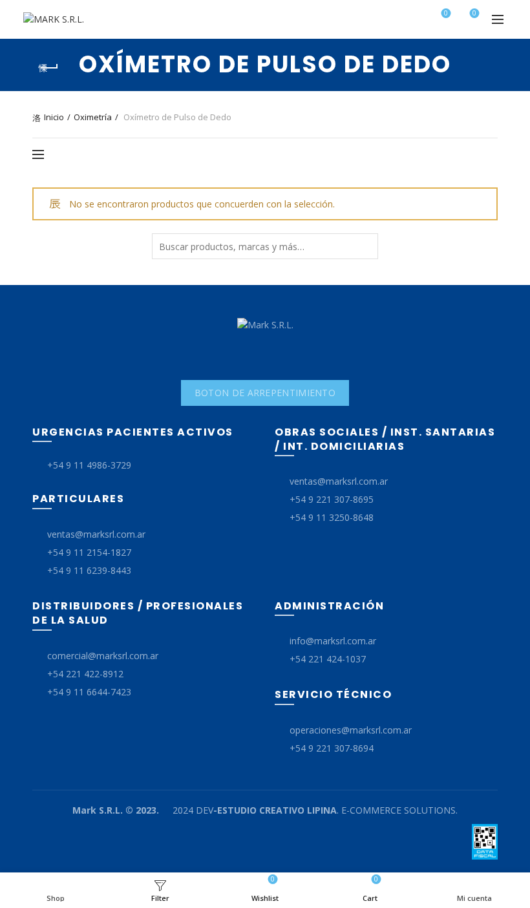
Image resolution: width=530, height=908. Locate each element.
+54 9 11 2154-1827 (89, 552)
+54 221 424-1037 (328, 659)
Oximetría (93, 117)
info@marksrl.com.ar (333, 641)
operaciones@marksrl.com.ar (351, 730)
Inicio (54, 117)
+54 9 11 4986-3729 (89, 465)
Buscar (365, 246)
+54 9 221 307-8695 (332, 499)
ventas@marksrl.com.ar (96, 534)
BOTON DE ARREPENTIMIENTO (265, 392)
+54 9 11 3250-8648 (332, 517)
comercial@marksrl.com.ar (102, 655)
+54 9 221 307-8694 (332, 748)
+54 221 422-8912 (85, 674)
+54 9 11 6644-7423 (89, 692)
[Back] (48, 68)
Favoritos (446, 13)
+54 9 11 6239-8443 (89, 570)
